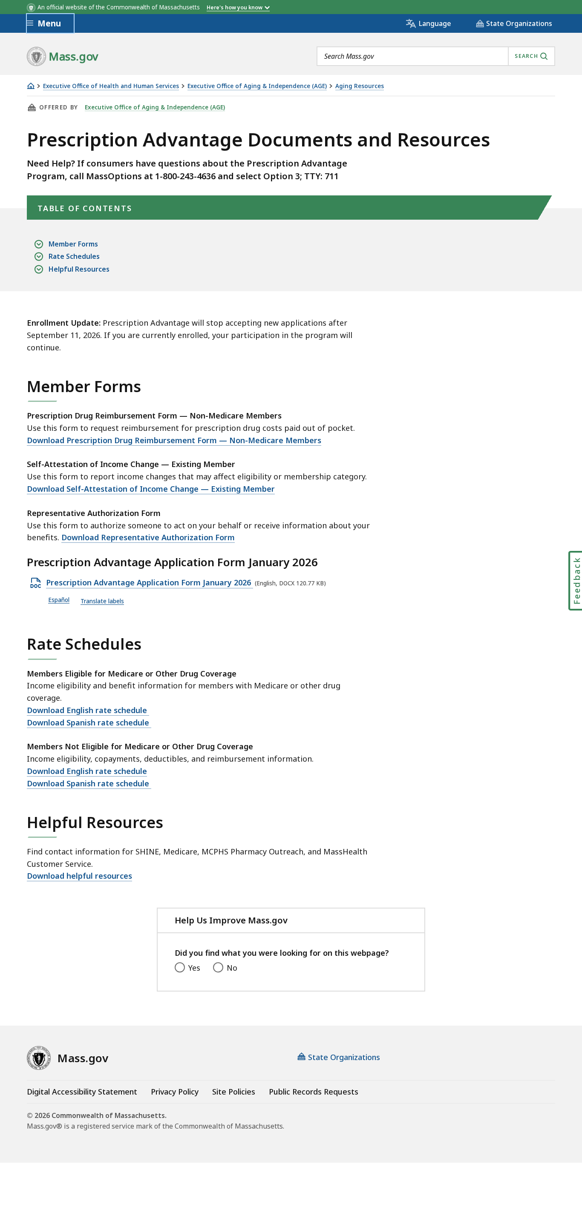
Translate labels (102, 601)
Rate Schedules (74, 256)
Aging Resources (359, 86)
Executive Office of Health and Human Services (111, 86)
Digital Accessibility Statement (82, 1091)
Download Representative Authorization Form (148, 537)
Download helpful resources (79, 876)
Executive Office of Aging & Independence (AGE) (257, 86)
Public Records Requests (313, 1091)
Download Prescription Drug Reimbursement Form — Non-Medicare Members (174, 440)
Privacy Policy (175, 1091)
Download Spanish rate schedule (89, 722)
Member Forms (73, 244)
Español (58, 600)
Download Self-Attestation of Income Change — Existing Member (151, 489)
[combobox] (436, 56)
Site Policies (233, 1091)
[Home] (31, 86)
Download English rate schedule (88, 710)
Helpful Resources (79, 269)
